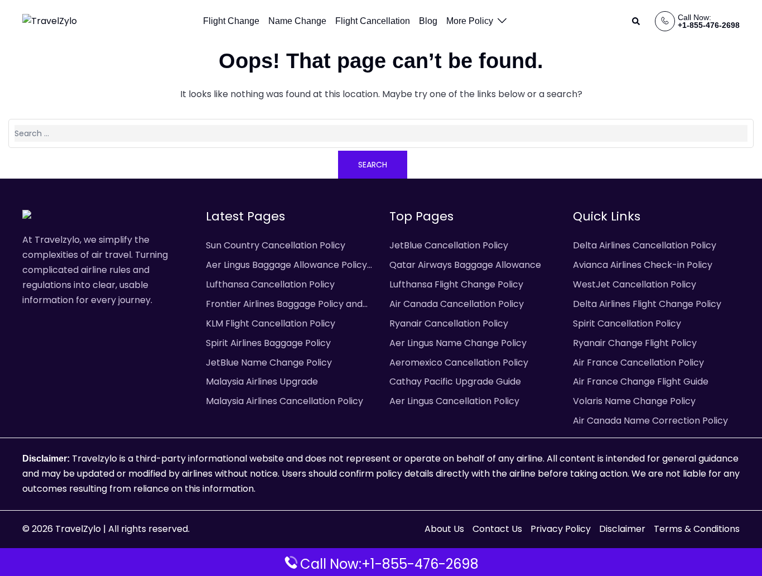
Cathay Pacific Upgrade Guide (455, 381)
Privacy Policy (560, 528)
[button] (636, 21)
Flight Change (231, 21)
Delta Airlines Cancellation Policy (644, 245)
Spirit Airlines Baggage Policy (268, 343)
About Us (444, 528)
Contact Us (497, 528)
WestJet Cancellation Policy (634, 284)
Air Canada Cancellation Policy (456, 303)
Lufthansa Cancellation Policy (270, 284)
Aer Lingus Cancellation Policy (454, 401)
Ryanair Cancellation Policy (448, 323)
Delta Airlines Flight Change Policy (647, 303)
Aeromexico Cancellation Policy (458, 362)
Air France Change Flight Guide (640, 381)
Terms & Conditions (697, 528)
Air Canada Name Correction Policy (650, 420)
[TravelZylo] (49, 21)
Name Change (297, 21)
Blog (428, 21)
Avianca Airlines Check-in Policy (642, 264)
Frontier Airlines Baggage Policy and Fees (284, 304)
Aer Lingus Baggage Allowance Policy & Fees (286, 265)
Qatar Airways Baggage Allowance (465, 264)
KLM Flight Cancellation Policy (270, 323)
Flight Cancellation (372, 21)
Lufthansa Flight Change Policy (456, 284)
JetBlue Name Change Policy (269, 362)
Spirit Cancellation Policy (627, 323)
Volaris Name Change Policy (634, 401)
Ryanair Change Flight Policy (635, 343)
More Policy (469, 21)
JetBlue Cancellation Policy (448, 245)
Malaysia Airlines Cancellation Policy (284, 401)
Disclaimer (622, 528)
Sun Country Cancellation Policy (275, 245)
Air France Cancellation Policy (638, 362)
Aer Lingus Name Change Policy (458, 343)
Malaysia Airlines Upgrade (262, 381)
